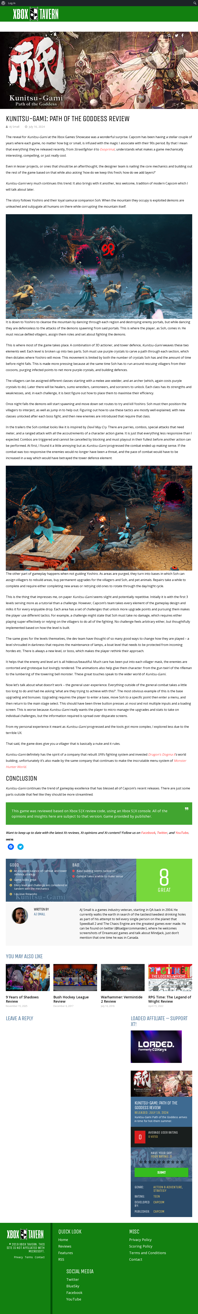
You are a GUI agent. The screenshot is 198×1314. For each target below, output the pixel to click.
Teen (156, 1196)
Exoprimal (107, 149)
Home (24, 26)
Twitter (162, 833)
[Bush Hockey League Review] (75, 977)
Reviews (37, 26)
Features (55, 26)
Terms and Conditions (147, 1252)
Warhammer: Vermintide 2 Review (122, 999)
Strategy (159, 1190)
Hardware (72, 26)
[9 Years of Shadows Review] (28, 977)
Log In (11, 3)
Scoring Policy (140, 1246)
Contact (143, 26)
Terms (29, 1257)
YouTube (181, 833)
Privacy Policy (140, 1239)
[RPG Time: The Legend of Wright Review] (170, 977)
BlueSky (72, 1286)
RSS (61, 1259)
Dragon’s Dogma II (161, 754)
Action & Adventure (167, 1187)
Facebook (148, 833)
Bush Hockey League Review (71, 999)
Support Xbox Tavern (169, 26)
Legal (88, 26)
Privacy (18, 1257)
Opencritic (125, 26)
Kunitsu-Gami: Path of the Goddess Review (156, 1105)
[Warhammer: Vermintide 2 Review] (123, 977)
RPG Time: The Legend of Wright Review (169, 999)
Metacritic (105, 26)
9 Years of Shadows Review (22, 999)
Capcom (158, 1202)
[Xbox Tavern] (36, 20)
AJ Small (14, 126)
